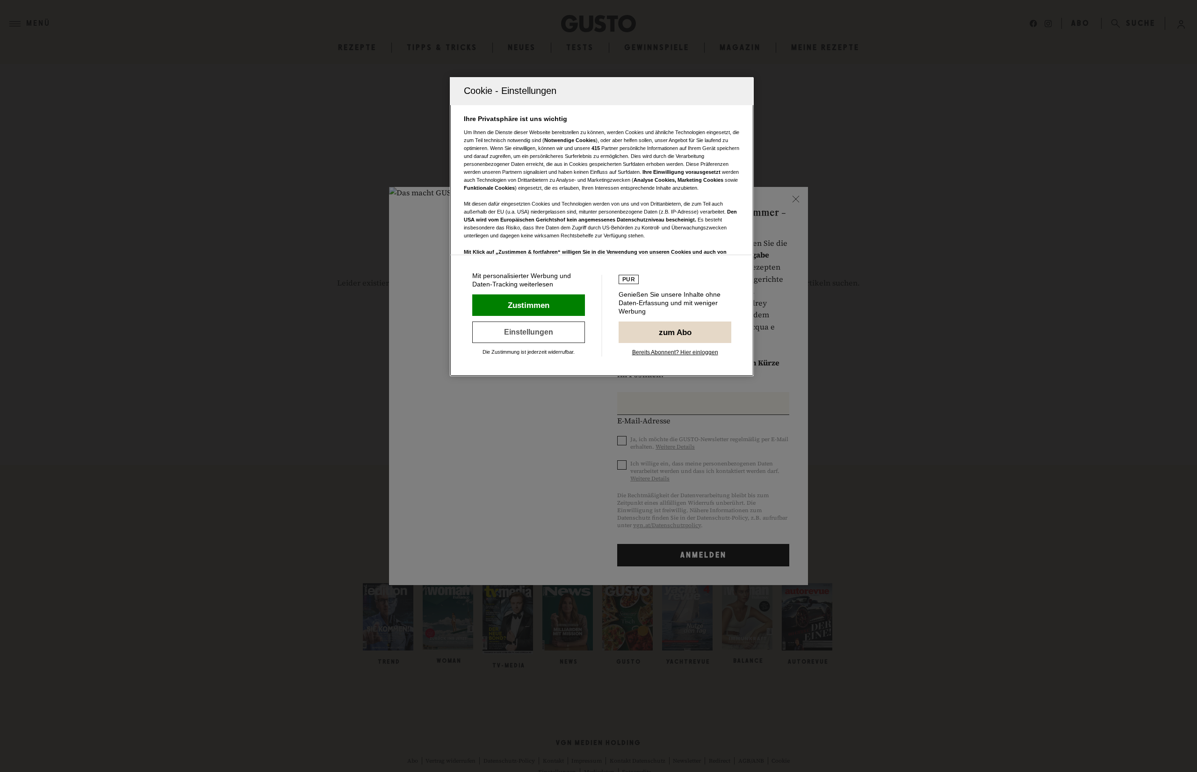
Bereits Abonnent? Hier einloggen (675, 352)
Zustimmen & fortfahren (528, 305)
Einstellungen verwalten (528, 332)
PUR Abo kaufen (675, 332)
